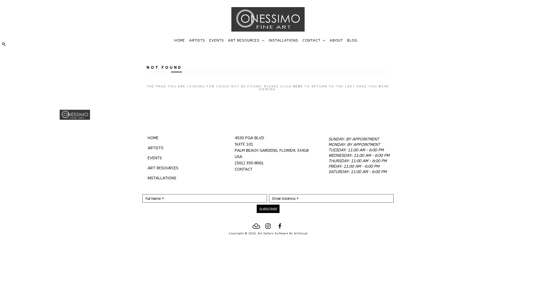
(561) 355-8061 (249, 163)
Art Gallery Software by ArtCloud (282, 233)
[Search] (3, 44)
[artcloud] (256, 226)
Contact (244, 169)
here (298, 86)
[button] (246, 40)
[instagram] (268, 226)
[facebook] (279, 226)
